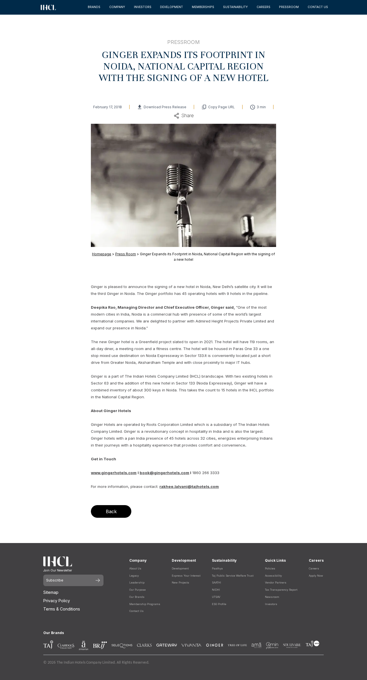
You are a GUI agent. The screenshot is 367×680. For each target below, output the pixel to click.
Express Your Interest (186, 575)
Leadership (137, 582)
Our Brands (137, 596)
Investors (271, 604)
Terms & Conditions (61, 608)
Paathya (217, 568)
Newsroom (272, 596)
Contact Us (136, 611)
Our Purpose (137, 589)
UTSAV (216, 596)
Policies (270, 568)
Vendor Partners (275, 582)
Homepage (101, 254)
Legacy (134, 575)
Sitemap (50, 592)
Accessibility (273, 575)
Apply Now (316, 575)
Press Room (125, 254)
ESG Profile (219, 604)
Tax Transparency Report (281, 589)
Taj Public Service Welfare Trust (232, 575)
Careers (314, 568)
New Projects (180, 582)
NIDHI (216, 589)
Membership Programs (144, 604)
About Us (135, 568)
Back (111, 511)
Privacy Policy (56, 600)
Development (180, 568)
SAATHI (216, 582)
